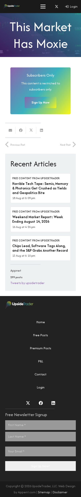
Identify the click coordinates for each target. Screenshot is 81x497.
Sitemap (44, 492)
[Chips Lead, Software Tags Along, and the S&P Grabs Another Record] (40, 248)
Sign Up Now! (40, 466)
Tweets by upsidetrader (27, 283)
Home (40, 322)
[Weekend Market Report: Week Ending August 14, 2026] (40, 219)
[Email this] (10, 130)
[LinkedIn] (53, 403)
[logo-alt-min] (11, 6)
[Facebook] (41, 403)
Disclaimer (59, 492)
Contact (40, 374)
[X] (56, 6)
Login (40, 387)
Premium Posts (40, 348)
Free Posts (40, 335)
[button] (43, 6)
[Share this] (21, 130)
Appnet (15, 270)
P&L (40, 361)
